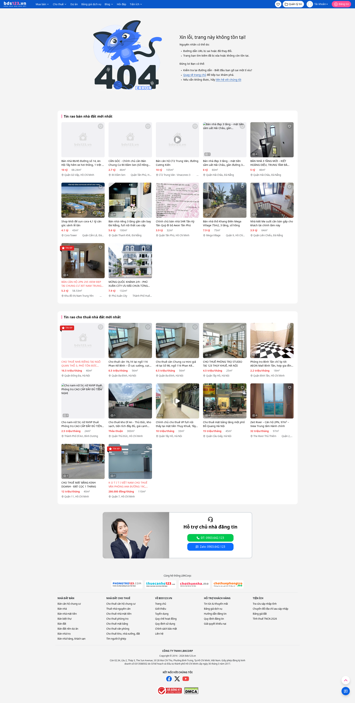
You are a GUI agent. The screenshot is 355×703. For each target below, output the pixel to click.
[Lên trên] (346, 680)
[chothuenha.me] (194, 584)
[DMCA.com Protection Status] (191, 690)
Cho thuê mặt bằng (117, 623)
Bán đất (62, 623)
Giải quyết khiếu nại (215, 623)
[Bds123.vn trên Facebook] (169, 679)
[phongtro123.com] (127, 584)
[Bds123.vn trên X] (177, 679)
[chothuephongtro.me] (228, 584)
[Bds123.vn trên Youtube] (185, 679)
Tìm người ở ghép (116, 638)
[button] (278, 4)
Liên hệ (159, 633)
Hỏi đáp (121, 4)
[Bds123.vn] (15, 4)
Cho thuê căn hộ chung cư (121, 603)
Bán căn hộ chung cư (69, 603)
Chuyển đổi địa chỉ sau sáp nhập (270, 608)
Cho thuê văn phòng (117, 628)
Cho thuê (58, 4)
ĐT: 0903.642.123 (212, 538)
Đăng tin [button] (344, 4)
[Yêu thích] (100, 126)
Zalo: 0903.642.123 (212, 547)
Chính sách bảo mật (166, 628)
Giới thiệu (160, 608)
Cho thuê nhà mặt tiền (118, 613)
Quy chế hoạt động (166, 618)
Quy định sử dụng (165, 623)
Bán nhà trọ (64, 633)
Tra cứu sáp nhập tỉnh (265, 603)
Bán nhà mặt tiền (67, 613)
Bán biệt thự (65, 618)
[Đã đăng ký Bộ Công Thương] (169, 690)
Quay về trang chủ (194, 75)
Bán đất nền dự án (68, 628)
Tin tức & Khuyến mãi (216, 603)
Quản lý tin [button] (295, 4)
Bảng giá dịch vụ (91, 4)
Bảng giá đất (260, 613)
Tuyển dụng (161, 613)
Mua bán (41, 4)
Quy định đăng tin (214, 618)
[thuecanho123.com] (160, 584)
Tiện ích (134, 4)
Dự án (74, 4)
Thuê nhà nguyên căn (118, 608)
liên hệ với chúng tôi (228, 79)
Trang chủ (160, 603)
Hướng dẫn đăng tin (215, 613)
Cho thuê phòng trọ (117, 618)
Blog (107, 4)
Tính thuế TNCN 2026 (265, 618)
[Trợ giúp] (346, 691)
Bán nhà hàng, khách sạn (71, 638)
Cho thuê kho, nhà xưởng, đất (123, 633)
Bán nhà (62, 608)
